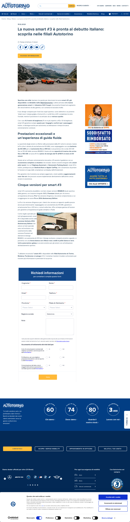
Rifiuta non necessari (113, 509)
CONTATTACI (17, 449)
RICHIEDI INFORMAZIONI (29, 55)
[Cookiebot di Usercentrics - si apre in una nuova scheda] (13, 518)
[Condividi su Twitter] (26, 49)
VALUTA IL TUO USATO (112, 449)
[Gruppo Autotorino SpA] (16, 6)
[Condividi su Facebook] (20, 49)
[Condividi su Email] (37, 49)
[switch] (58, 518)
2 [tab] (30, 485)
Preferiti (115, 14)
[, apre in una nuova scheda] (9, 477)
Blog (8, 19)
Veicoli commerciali (85, 486)
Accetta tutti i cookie (113, 497)
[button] (124, 14)
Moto (80, 481)
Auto (80, 475)
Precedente (5, 478)
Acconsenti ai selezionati (113, 503)
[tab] (83, 6)
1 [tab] (27, 485)
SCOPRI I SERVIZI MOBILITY (49, 449)
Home (4, 19)
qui (43, 505)
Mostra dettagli (107, 518)
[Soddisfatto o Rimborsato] (98, 131)
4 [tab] (35, 485)
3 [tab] (32, 485)
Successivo (61, 478)
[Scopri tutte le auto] (98, 177)
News (14, 19)
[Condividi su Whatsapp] (31, 49)
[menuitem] (100, 6)
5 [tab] (37, 485)
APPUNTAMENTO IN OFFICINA (80, 449)
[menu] (112, 5)
